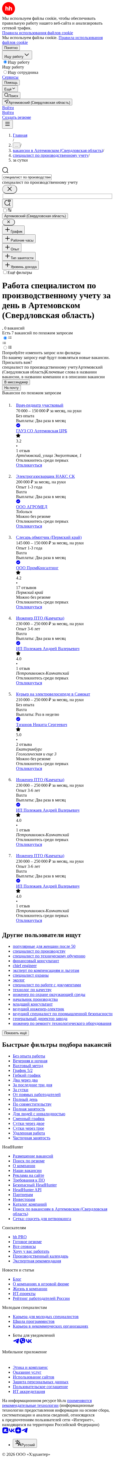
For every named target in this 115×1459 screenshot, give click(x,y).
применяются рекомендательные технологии (47, 1403)
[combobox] (27, 177)
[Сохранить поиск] (7, 203)
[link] (11, 95)
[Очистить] (9, 189)
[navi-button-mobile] (7, 124)
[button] (8, 107)
